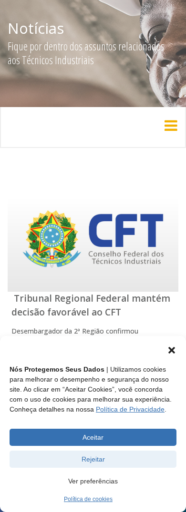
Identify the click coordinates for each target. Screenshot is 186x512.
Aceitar (93, 437)
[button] (171, 350)
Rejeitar (93, 459)
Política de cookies (88, 499)
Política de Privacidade (130, 409)
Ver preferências (93, 481)
